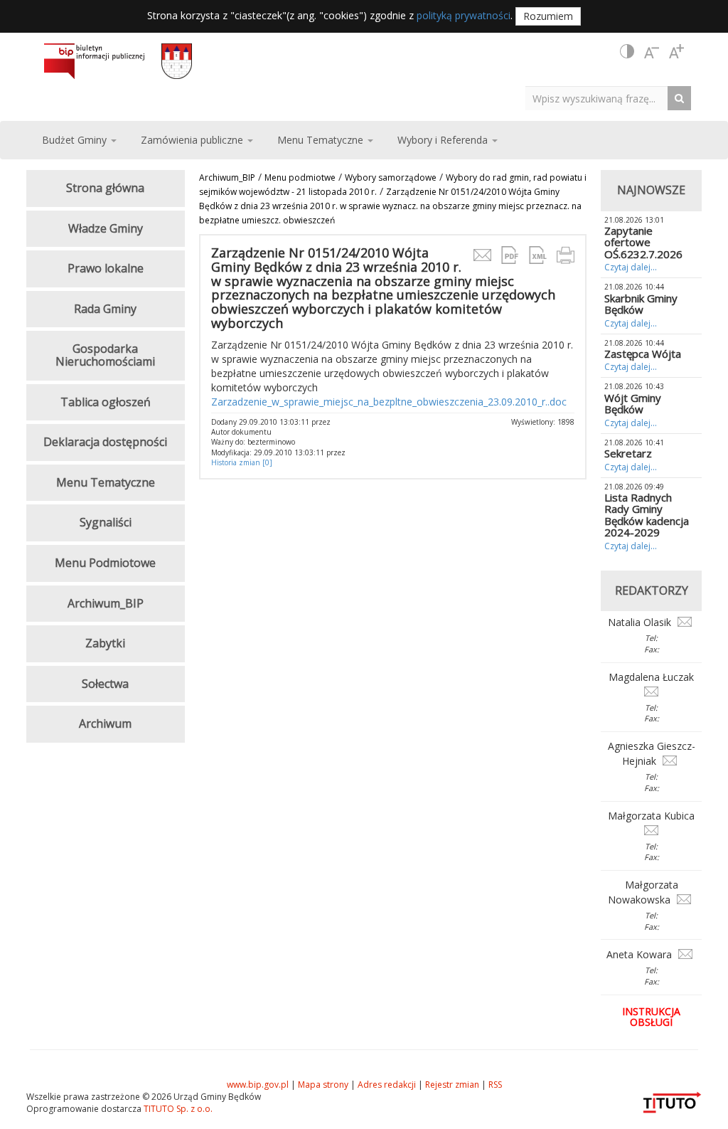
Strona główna (105, 188)
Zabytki (105, 643)
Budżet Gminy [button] (75, 140)
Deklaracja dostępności (105, 442)
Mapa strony (323, 1084)
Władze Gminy (105, 228)
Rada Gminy (105, 309)
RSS (495, 1084)
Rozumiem (548, 16)
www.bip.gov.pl (258, 1084)
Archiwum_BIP (227, 177)
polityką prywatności (463, 15)
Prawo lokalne (106, 268)
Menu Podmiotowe (105, 563)
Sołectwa (105, 683)
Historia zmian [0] (241, 462)
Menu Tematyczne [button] (321, 140)
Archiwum (105, 723)
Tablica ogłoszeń (105, 402)
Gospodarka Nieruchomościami (105, 355)
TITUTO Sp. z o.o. (177, 1109)
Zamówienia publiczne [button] (193, 140)
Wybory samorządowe (391, 177)
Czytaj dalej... (630, 267)
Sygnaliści (106, 522)
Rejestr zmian (452, 1084)
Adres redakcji (387, 1084)
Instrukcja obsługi (651, 1017)
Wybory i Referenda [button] (444, 140)
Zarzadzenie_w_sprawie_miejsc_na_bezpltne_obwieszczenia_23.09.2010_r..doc (389, 401)
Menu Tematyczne (105, 482)
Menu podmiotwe (300, 177)
